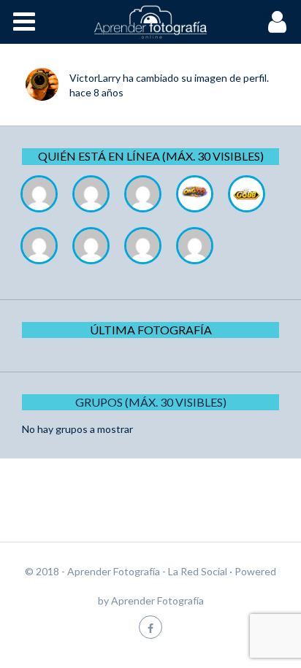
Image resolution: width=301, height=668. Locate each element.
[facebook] (150, 627)
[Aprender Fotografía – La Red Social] (150, 21)
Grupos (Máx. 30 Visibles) (150, 402)
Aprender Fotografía (157, 600)
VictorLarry (95, 78)
